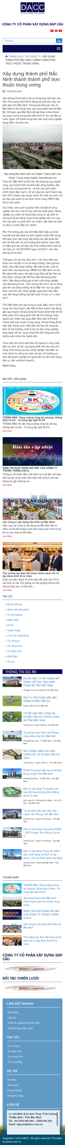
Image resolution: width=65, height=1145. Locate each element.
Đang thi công (15, 1095)
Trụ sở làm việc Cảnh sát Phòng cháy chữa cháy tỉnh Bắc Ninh (40, 734)
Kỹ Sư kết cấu (14, 604)
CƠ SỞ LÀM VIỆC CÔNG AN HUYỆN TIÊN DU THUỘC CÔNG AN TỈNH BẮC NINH (41, 716)
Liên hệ (11, 1017)
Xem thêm (7, 430)
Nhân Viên (13, 620)
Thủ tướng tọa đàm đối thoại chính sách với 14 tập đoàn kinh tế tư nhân (31, 574)
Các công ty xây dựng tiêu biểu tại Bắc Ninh (29, 522)
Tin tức (11, 661)
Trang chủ (15, 56)
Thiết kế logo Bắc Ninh (20, 1028)
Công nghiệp (14, 1090)
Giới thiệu (12, 656)
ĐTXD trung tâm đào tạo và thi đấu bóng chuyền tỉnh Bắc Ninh (42, 771)
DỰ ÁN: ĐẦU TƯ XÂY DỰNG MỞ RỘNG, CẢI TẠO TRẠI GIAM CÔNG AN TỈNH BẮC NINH (41, 682)
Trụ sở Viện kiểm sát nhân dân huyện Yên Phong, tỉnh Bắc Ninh (41, 812)
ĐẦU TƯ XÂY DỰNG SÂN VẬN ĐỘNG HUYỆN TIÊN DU (40, 699)
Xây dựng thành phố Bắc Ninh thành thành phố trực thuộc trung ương (41, 901)
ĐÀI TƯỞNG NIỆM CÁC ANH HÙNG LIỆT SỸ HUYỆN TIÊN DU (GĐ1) (41, 754)
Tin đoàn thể (14, 651)
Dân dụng (12, 1085)
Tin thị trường (14, 614)
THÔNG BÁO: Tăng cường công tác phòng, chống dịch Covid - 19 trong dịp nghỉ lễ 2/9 (32, 419)
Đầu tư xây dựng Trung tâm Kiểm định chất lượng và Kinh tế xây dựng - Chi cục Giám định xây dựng (42, 854)
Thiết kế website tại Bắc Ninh (23, 1023)
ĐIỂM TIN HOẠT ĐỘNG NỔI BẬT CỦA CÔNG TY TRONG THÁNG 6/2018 (30, 469)
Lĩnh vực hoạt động (18, 635)
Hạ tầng (11, 1079)
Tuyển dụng (13, 630)
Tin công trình (15, 646)
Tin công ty (33, 56)
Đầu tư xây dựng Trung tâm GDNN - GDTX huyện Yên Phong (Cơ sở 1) (42, 832)
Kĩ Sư (10, 625)
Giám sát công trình (18, 609)
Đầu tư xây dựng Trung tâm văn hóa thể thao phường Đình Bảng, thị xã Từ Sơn (41, 792)
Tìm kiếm (59, 41)
